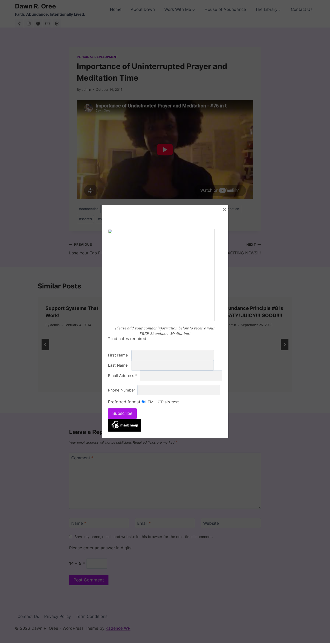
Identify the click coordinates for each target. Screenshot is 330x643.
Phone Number (122, 390)
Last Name (119, 365)
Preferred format (125, 401)
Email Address (124, 375)
